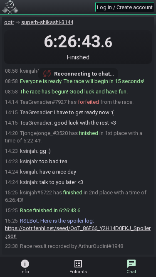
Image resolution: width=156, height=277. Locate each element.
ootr (9, 22)
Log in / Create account (125, 7)
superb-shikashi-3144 (47, 22)
